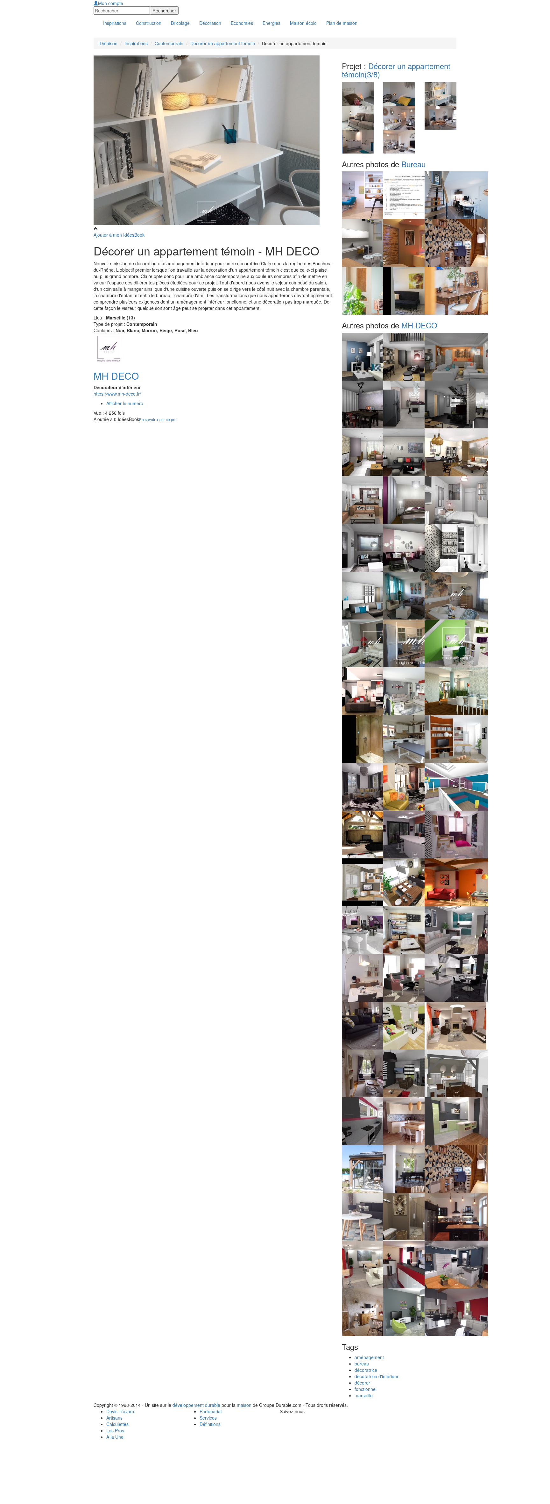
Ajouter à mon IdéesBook (119, 235)
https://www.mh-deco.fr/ (117, 393)
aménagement (369, 1357)
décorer (362, 1382)
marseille (364, 1395)
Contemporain (169, 43)
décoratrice (366, 1370)
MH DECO (116, 376)
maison (244, 1405)
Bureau (413, 163)
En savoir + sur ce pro (158, 419)
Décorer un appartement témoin (222, 43)
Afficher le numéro (124, 403)
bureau (362, 1363)
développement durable (196, 1405)
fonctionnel (366, 1389)
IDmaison (107, 43)
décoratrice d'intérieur (376, 1376)
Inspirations (136, 43)
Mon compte (110, 3)
